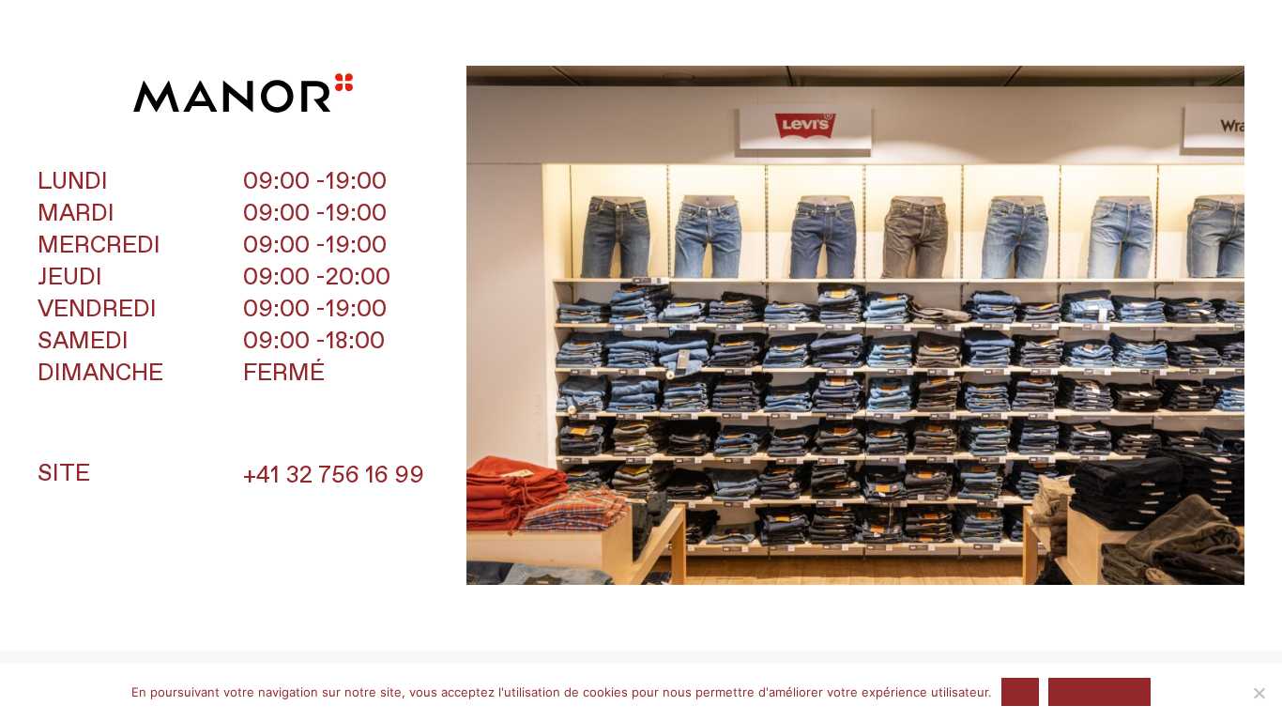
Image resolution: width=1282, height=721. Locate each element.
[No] (1258, 692)
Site (64, 474)
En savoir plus (1099, 691)
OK (1020, 691)
